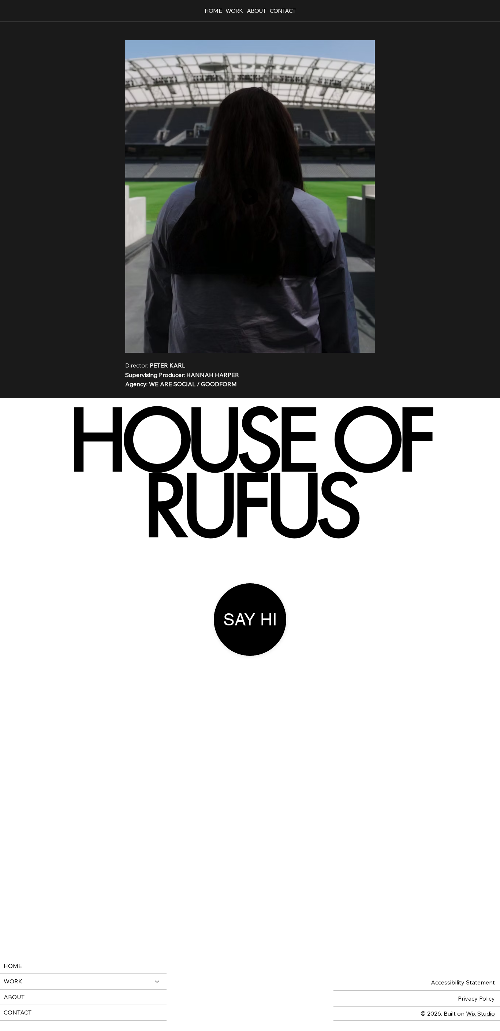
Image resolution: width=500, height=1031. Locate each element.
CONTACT (17, 1012)
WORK (13, 981)
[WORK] (157, 981)
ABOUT (14, 997)
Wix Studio (480, 1013)
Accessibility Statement (463, 982)
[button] (362, 344)
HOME (13, 965)
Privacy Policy (476, 998)
